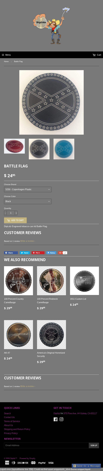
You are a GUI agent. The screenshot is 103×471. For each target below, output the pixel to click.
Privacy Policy (11, 433)
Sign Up (94, 445)
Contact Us (9, 417)
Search (7, 413)
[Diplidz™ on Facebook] (56, 420)
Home (6, 61)
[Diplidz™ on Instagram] (61, 420)
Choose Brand (10, 184)
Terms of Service (12, 421)
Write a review (27, 241)
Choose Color (10, 196)
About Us (8, 425)
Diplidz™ (13, 458)
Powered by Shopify (27, 458)
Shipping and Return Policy (17, 429)
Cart (98, 55)
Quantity (7, 208)
